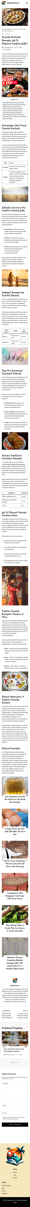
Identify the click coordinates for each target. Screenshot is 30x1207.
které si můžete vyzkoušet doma (16, 464)
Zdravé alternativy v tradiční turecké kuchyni (14, 116)
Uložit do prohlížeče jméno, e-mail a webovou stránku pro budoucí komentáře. (14, 1118)
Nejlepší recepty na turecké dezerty (12, 106)
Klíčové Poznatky (7, 118)
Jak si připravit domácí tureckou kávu (12, 112)
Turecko (8, 34)
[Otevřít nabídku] (26, 2)
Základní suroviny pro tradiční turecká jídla (14, 104)
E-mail (5, 1113)
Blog (3, 1188)
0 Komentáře (7, 49)
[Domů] (2, 29)
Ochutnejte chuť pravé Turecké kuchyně (13, 102)
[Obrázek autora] (2, 47)
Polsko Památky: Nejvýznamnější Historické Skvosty (7, 1014)
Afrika (15, 1172)
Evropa (15, 1177)
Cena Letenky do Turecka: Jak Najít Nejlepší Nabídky (14, 1050)
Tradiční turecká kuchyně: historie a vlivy (13, 114)
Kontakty (4, 1193)
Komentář (6, 1083)
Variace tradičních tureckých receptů (12, 110)
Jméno (5, 1105)
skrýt (16, 99)
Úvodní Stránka (6, 1185)
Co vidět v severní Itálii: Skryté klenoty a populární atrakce (22, 1014)
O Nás (3, 1191)
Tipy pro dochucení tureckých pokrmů (13, 108)
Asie (3, 34)
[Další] (26, 1046)
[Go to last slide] (4, 1046)
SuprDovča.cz (9, 47)
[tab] (13, 1062)
